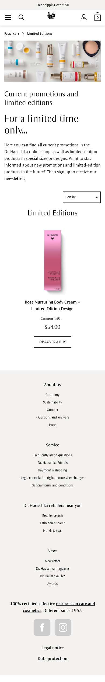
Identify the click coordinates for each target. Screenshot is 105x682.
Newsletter (52, 561)
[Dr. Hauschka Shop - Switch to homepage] (52, 11)
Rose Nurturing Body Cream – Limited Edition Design (52, 305)
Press (52, 425)
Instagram (63, 627)
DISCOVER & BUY (52, 342)
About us (52, 384)
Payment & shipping (52, 470)
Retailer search (52, 516)
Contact (52, 410)
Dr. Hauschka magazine (52, 569)
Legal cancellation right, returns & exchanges (52, 478)
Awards (52, 584)
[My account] (84, 16)
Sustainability (52, 402)
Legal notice (52, 647)
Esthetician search (52, 523)
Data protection (52, 658)
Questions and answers (52, 417)
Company (53, 395)
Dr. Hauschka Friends (53, 463)
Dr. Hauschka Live (52, 576)
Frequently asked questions (52, 455)
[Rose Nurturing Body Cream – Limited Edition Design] (53, 260)
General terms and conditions (53, 485)
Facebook (42, 627)
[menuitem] (8, 17)
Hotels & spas (52, 531)
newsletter (14, 178)
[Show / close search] (22, 17)
